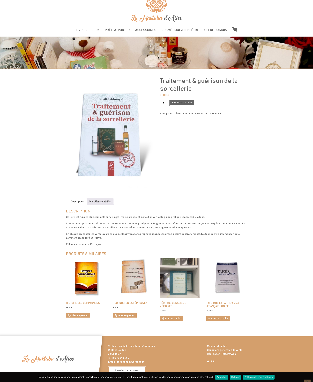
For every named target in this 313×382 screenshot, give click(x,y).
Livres (81, 30)
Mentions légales (217, 346)
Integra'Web (229, 354)
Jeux (95, 30)
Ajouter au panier (182, 102)
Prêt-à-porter (117, 30)
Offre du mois (215, 30)
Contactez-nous (127, 370)
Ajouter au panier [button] (78, 315)
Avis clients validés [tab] (100, 201)
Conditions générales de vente (224, 350)
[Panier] (235, 29)
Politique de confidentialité (259, 377)
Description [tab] (77, 201)
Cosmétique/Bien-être (180, 30)
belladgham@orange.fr (130, 361)
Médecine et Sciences (209, 113)
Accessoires (145, 30)
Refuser (235, 377)
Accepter (221, 377)
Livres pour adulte (185, 113)
